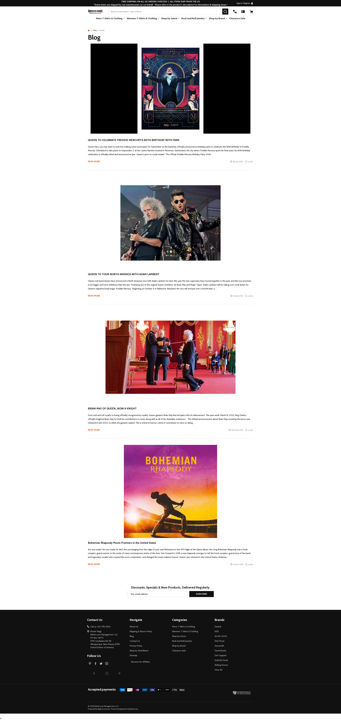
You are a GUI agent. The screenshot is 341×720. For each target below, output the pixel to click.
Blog (132, 636)
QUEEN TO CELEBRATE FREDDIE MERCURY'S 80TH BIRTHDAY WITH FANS (133, 140)
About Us (134, 626)
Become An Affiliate (140, 662)
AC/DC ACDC (221, 636)
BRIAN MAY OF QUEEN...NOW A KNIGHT (112, 408)
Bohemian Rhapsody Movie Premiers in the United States (122, 542)
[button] (94, 673)
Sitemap (133, 655)
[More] (124, 18)
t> (126, 360)
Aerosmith (219, 646)
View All (218, 670)
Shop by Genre (169, 18)
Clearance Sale (237, 18)
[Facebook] (95, 663)
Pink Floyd (219, 641)
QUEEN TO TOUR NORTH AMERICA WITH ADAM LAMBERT (123, 274)
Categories (179, 620)
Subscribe (201, 594)
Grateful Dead (221, 660)
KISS (217, 631)
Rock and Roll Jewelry (193, 18)
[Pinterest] (90, 663)
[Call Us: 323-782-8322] (235, 11)
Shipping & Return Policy (141, 631)
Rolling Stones (221, 665)
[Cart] (251, 11)
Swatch (218, 626)
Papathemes (133, 709)
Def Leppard (220, 655)
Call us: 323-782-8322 (100, 626)
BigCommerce (104, 709)
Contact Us (135, 641)
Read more (94, 161)
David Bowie (220, 650)
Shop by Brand (217, 18)
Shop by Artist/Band (139, 650)
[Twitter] (101, 663)
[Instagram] (106, 663)
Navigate (136, 620)
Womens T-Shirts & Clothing (142, 18)
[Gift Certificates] (243, 11)
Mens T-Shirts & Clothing (109, 18)
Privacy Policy (136, 646)
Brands (219, 620)
